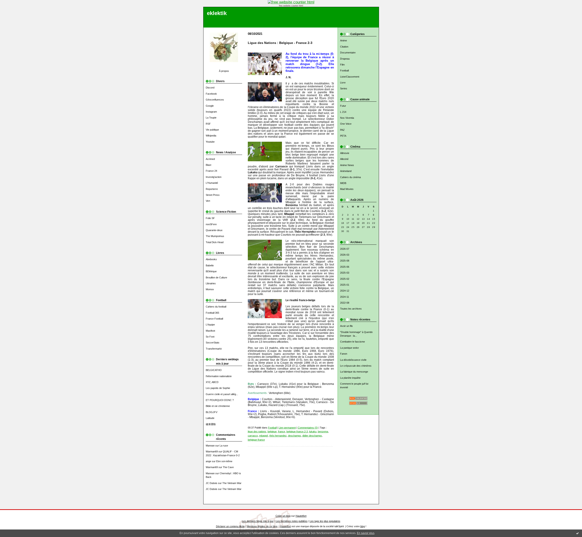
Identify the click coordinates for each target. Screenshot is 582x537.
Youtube (210, 141)
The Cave (228, 467)
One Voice (345, 123)
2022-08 (344, 302)
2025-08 (344, 260)
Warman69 (212, 451)
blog (362, 526)
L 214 (343, 112)
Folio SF (210, 218)
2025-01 (344, 284)
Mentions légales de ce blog (262, 526)
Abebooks (211, 259)
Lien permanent (287, 427)
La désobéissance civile (353, 359)
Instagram (211, 111)
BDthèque (211, 271)
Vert (208, 200)
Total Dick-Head (214, 242)
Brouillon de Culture (216, 277)
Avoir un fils (346, 326)
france (281, 431)
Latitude (210, 418)
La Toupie (211, 117)
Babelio (210, 265)
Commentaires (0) (308, 427)
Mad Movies (347, 189)
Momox (210, 289)
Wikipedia (211, 135)
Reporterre (212, 189)
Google (210, 105)
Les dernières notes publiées (292, 521)
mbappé (263, 435)
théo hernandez (278, 435)
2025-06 (344, 266)
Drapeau (345, 58)
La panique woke (349, 347)
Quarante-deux (214, 230)
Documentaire (348, 52)
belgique (272, 431)
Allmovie (344, 153)
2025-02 (344, 278)
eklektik (217, 13)
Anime (343, 40)
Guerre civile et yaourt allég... (222, 394)
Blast (208, 165)
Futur (343, 105)
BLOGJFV (211, 412)
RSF (208, 123)
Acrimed (210, 159)
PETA (343, 135)
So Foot (210, 336)
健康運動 (211, 424)
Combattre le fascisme (352, 341)
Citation (344, 46)
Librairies (211, 283)
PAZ (342, 130)
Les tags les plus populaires (325, 521)
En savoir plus (365, 533)
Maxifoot (210, 330)
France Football (214, 318)
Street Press (213, 195)
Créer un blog (283, 515)
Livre (343, 82)
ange (208, 461)
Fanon (343, 353)
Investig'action (213, 177)
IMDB (343, 183)
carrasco (253, 435)
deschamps (294, 435)
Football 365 (212, 312)
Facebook (211, 93)
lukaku (312, 431)
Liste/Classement (349, 76)
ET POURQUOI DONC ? (220, 400)
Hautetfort (301, 515)
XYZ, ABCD (212, 382)
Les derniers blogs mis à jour (258, 521)
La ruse (224, 445)
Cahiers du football (216, 306)
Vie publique (212, 129)
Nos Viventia (347, 117)
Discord (210, 87)
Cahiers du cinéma (350, 177)
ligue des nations (257, 431)
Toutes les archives (351, 308)
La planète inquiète (350, 377)
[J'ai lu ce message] (577, 533)
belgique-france (256, 439)
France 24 (211, 170)
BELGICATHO (214, 370)
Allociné (344, 159)
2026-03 (344, 254)
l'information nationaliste (219, 376)
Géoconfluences (215, 99)
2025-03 (344, 272)
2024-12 (344, 290)
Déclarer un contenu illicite (230, 526)
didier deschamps (312, 435)
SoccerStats (212, 342)
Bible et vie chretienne (218, 406)
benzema (323, 431)
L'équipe (210, 324)
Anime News (347, 165)
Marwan (210, 445)
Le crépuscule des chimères (355, 365)
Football (344, 70)
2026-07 (344, 248)
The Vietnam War (231, 483)
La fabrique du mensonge (354, 371)
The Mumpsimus (215, 236)
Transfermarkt (214, 348)
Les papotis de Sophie (218, 388)
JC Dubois (211, 483)
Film (342, 64)
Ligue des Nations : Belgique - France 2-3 (280, 43)
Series (343, 88)
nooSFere (211, 224)
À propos (224, 71)
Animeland (345, 171)
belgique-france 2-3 (297, 431)
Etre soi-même (224, 461)
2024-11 (344, 296)
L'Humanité (212, 183)
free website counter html (291, 6)
